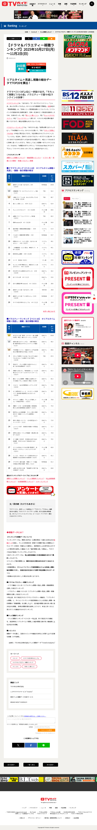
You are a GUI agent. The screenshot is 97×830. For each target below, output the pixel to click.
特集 (59, 4)
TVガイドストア (42, 813)
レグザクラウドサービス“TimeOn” (21, 692)
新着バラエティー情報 (25, 160)
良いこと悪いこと (32, 115)
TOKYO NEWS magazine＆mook (17, 812)
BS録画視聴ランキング (26, 481)
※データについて (49, 311)
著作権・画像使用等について (53, 818)
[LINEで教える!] (44, 38)
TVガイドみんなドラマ (85, 812)
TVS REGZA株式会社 (17, 686)
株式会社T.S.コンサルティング (59, 813)
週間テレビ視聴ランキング (16, 157)
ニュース (52, 4)
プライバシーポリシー (34, 818)
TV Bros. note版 (55, 812)
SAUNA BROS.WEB (69, 812)
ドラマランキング (13, 103)
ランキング (82, 4)
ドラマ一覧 (47, 157)
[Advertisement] (78, 74)
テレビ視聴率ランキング (35, 478)
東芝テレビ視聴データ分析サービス (21, 697)
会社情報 (76, 818)
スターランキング (42, 481)
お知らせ (22, 818)
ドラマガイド (42, 4)
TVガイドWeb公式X (77, 813)
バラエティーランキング (15, 127)
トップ (24, 807)
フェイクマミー (22, 118)
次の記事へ (50, 765)
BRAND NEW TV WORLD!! (18, 702)
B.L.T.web (33, 812)
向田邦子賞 (33, 5)
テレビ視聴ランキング (14, 38)
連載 (65, 4)
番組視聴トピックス (34, 157)
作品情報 (73, 4)
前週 (49, 106)
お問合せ (67, 818)
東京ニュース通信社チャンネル (24, 813)
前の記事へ (11, 765)
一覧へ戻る (31, 765)
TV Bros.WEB (43, 812)
